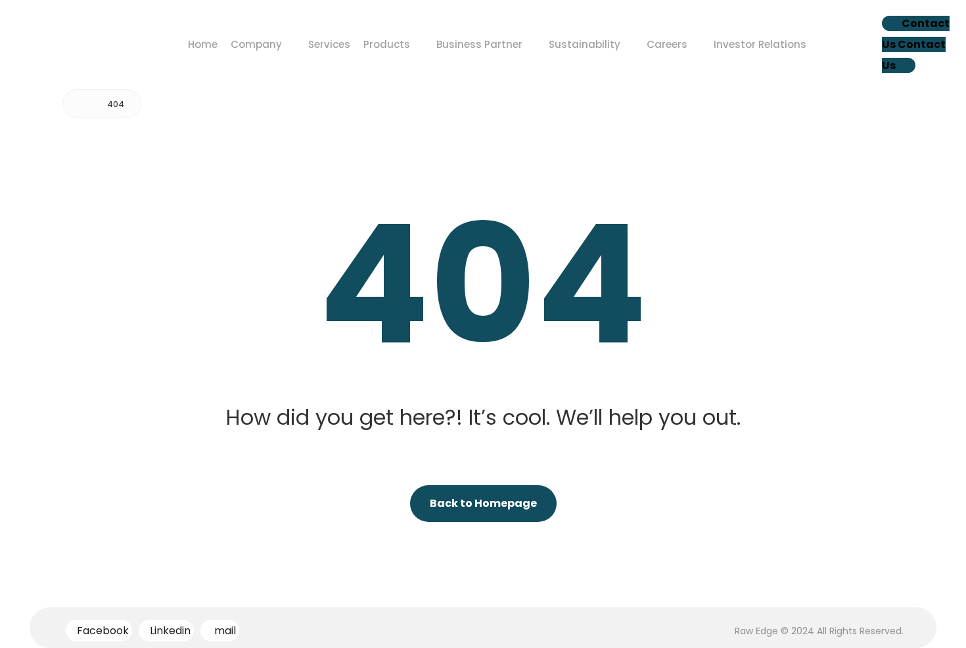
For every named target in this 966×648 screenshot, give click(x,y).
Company (256, 44)
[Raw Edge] (82, 104)
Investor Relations (760, 44)
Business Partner (479, 44)
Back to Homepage (483, 503)
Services (329, 44)
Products (386, 44)
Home (203, 44)
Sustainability (584, 44)
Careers (667, 44)
